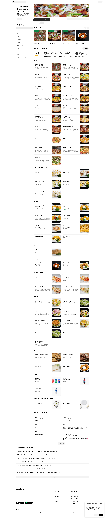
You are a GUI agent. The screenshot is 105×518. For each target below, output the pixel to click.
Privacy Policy (55, 509)
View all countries (75, 494)
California (27, 477)
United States (20, 477)
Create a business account (58, 498)
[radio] (37, 22)
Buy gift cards (55, 491)
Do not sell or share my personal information (80, 509)
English (74, 503)
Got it (101, 515)
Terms (61, 509)
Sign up (100, 1)
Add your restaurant (57, 494)
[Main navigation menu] (3, 1)
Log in (95, 1)
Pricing (66, 509)
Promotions (55, 501)
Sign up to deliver (56, 496)
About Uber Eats (74, 498)
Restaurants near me (75, 489)
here (91, 512)
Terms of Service (68, 512)
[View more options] (87, 6)
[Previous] (85, 28)
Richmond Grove (43, 477)
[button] (52, 451)
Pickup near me (74, 496)
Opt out (96, 515)
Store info (19, 19)
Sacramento (34, 477)
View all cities (74, 491)
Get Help (54, 489)
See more (86, 48)
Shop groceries (74, 501)
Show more (62, 443)
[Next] (88, 28)
